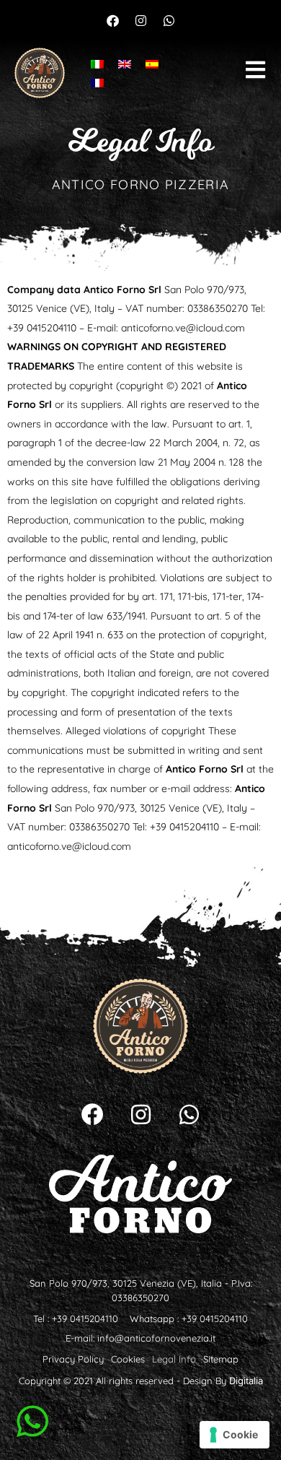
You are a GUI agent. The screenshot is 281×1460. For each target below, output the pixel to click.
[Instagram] (140, 20)
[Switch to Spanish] (152, 63)
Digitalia (246, 1380)
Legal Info (174, 1359)
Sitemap (220, 1359)
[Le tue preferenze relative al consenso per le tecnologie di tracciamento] (234, 1434)
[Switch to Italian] (97, 63)
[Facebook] (112, 20)
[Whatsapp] (168, 20)
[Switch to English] (124, 63)
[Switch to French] (97, 83)
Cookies (128, 1359)
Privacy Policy (73, 1359)
